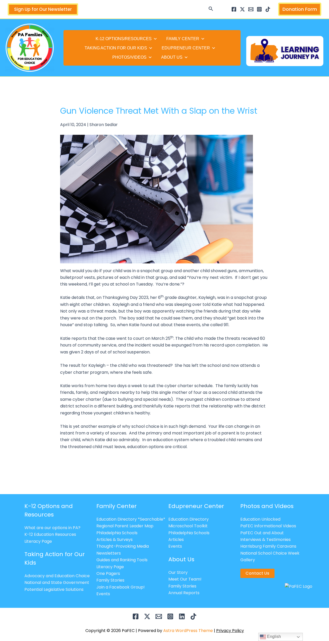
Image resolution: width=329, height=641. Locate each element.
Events (103, 594)
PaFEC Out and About (262, 533)
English (273, 636)
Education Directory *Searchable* (130, 519)
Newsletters (108, 553)
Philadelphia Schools (117, 533)
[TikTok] (267, 9)
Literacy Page (38, 541)
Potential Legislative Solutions (54, 589)
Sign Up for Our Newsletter (43, 9)
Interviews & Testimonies (265, 539)
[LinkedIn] (182, 616)
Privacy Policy (230, 631)
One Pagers (108, 573)
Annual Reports (183, 593)
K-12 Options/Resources (124, 39)
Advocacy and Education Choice (57, 576)
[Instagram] (259, 9)
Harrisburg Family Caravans (268, 546)
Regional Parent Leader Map (124, 526)
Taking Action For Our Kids (116, 48)
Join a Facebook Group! (120, 587)
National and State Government (56, 582)
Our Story (178, 572)
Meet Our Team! (185, 579)
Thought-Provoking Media (122, 546)
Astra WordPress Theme (188, 631)
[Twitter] (242, 9)
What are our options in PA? (52, 528)
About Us (171, 57)
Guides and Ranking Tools (122, 560)
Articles (176, 539)
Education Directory (188, 519)
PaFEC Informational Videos (268, 526)
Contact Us (257, 573)
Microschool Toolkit (188, 526)
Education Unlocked (260, 519)
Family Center (182, 39)
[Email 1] (250, 9)
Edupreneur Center (186, 48)
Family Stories (110, 580)
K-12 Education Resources (50, 534)
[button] (210, 9)
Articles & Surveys (114, 539)
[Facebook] (233, 9)
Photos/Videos (129, 57)
